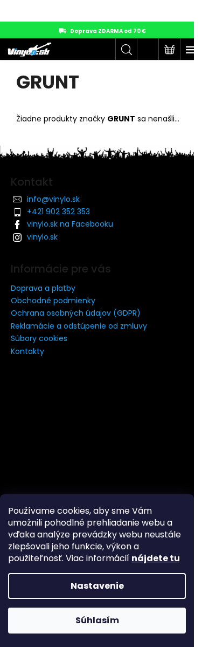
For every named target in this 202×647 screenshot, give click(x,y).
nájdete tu (155, 558)
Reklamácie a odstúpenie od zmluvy (79, 326)
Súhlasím (97, 620)
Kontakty (27, 351)
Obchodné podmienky (53, 300)
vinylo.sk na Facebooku (70, 224)
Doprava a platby (43, 288)
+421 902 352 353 (58, 211)
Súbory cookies (39, 338)
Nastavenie (97, 586)
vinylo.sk (42, 236)
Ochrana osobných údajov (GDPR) (76, 313)
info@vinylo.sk (53, 199)
